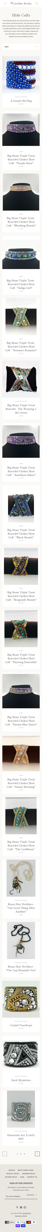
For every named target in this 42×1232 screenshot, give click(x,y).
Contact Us (32, 1177)
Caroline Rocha (26, 1213)
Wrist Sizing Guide (25, 1170)
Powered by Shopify (21, 1216)
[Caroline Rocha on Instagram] (25, 1207)
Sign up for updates (21, 1183)
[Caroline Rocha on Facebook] (17, 1207)
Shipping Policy (28, 1173)
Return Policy (11, 1177)
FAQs (22, 1177)
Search (12, 1170)
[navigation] (5, 3)
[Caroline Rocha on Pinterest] (21, 1207)
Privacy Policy (13, 1173)
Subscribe (30, 1195)
